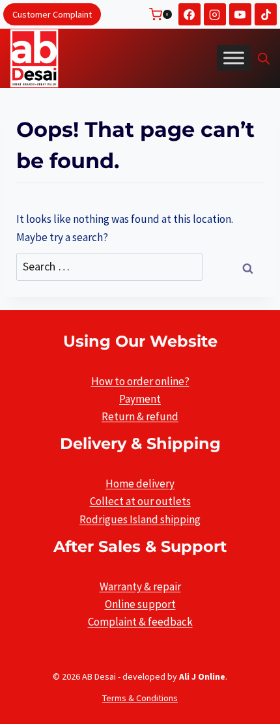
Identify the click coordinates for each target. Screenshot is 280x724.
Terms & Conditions (140, 698)
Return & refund (140, 416)
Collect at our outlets (140, 501)
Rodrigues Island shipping (140, 519)
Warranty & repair (140, 586)
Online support (140, 604)
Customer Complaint (52, 14)
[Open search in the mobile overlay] (263, 59)
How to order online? (140, 381)
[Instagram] (215, 14)
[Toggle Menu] (233, 58)
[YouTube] (240, 14)
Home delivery (140, 483)
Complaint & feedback (140, 622)
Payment (140, 399)
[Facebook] (189, 14)
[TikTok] (266, 14)
